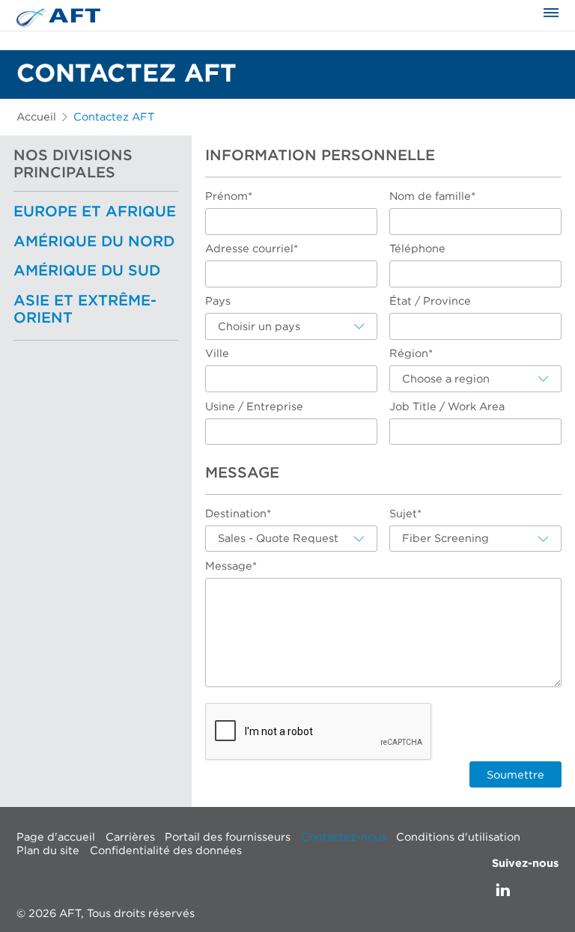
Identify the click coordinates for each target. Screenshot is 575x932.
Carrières (130, 837)
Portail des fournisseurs (227, 837)
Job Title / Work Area (447, 406)
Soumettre (515, 775)
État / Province (430, 301)
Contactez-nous (343, 837)
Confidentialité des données (166, 850)
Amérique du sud (86, 271)
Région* (411, 353)
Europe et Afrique (94, 211)
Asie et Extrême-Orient (84, 309)
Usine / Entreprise (254, 406)
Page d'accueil (55, 837)
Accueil (36, 117)
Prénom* (228, 196)
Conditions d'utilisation (458, 837)
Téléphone (417, 249)
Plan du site (47, 850)
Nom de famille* (432, 196)
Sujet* (405, 514)
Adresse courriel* (251, 249)
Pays (218, 301)
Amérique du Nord (93, 241)
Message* (231, 566)
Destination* (238, 514)
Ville (217, 353)
